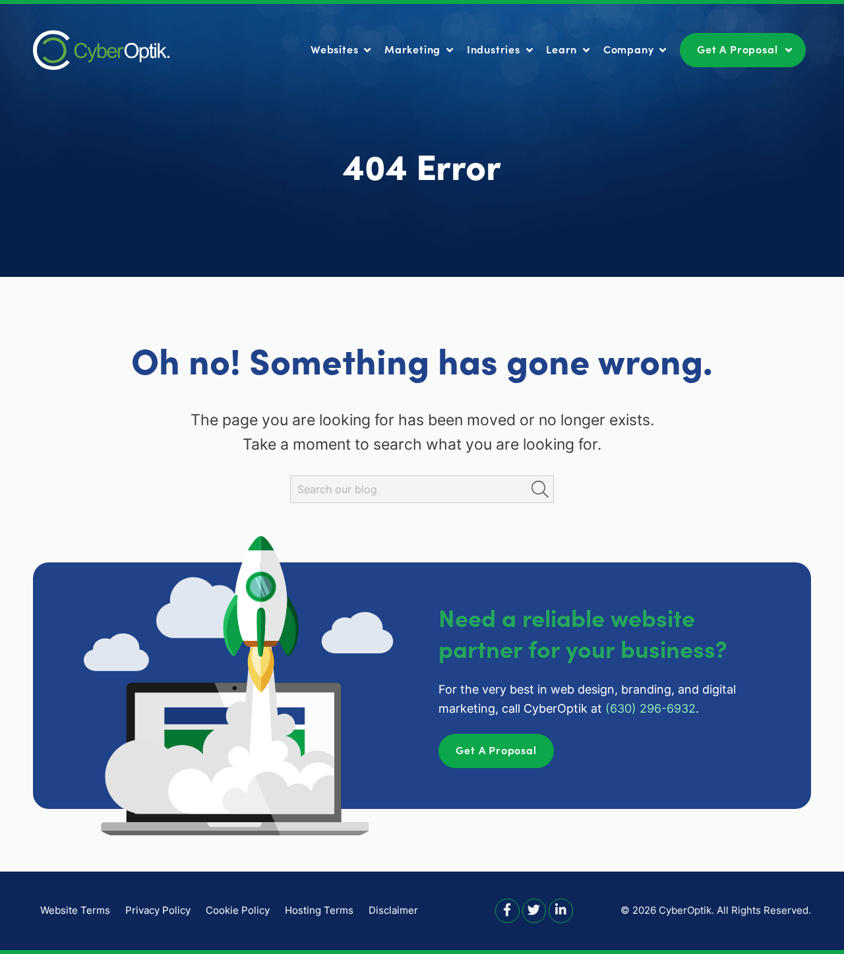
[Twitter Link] (534, 910)
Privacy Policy (158, 910)
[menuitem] (342, 49)
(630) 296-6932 (650, 708)
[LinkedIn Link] (561, 910)
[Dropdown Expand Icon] (367, 51)
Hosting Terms (319, 910)
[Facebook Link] (507, 910)
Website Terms (75, 910)
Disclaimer (393, 910)
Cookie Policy (238, 910)
